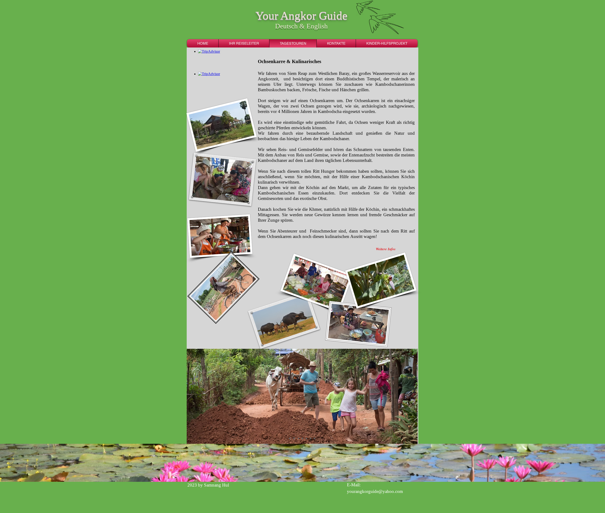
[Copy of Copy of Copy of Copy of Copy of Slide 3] (293, 438)
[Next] (413, 396)
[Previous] (191, 396)
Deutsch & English (301, 26)
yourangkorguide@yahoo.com (375, 491)
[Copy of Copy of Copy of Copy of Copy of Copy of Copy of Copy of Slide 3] (302, 438)
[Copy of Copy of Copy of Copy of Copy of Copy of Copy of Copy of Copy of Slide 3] (306, 438)
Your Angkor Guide (301, 15)
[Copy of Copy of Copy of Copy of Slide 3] (289, 438)
